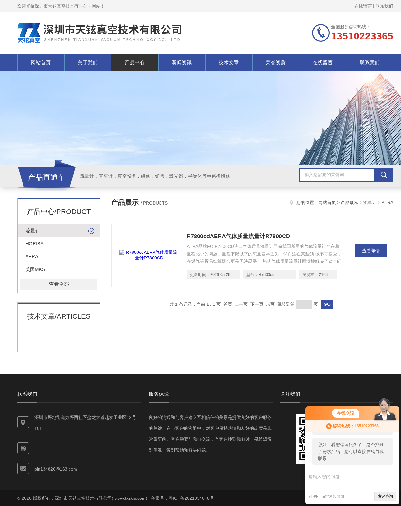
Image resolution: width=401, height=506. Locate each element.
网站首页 (41, 62)
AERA (31, 256)
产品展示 (349, 202)
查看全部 (59, 284)
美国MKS (35, 269)
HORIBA (34, 243)
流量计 (32, 230)
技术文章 (229, 62)
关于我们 (88, 62)
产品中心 (135, 62)
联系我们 (384, 5)
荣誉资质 (276, 62)
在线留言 (363, 5)
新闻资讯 (182, 62)
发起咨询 (385, 496)
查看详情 (371, 250)
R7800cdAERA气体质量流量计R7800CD (238, 236)
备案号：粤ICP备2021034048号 (182, 498)
